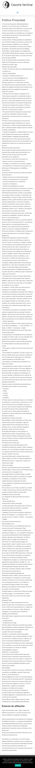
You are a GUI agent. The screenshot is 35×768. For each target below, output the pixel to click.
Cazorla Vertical (22, 4)
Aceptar (18, 765)
